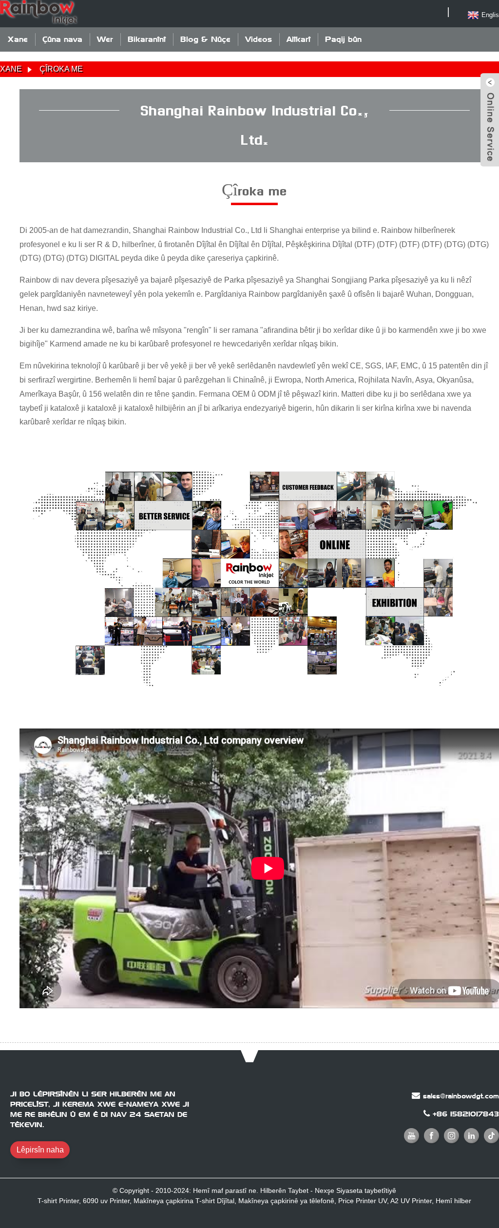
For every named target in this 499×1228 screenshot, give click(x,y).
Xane (17, 39)
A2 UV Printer (411, 1201)
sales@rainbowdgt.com (461, 1096)
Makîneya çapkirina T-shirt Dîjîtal (184, 1201)
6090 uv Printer (106, 1201)
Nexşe (324, 1190)
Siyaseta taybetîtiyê (366, 1190)
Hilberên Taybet (284, 1190)
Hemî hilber (453, 1201)
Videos (258, 39)
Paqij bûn (343, 39)
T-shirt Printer (58, 1201)
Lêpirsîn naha (40, 1150)
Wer (105, 39)
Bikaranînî (147, 39)
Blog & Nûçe (205, 39)
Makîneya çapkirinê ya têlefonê (286, 1201)
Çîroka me (61, 69)
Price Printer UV (362, 1201)
